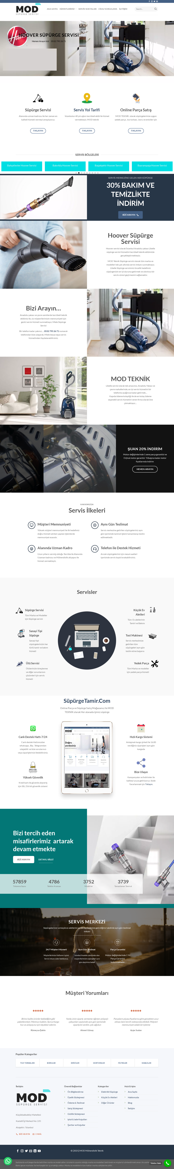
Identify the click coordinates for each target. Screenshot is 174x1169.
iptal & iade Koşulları (77, 1119)
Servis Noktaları (87, 9)
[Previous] (6, 49)
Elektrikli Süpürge (109, 1091)
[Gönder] (155, 9)
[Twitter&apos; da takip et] (154, 1)
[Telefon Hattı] (167, 1163)
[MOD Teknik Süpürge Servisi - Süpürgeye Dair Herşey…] (29, 9)
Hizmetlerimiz (67, 9)
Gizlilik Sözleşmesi (76, 1114)
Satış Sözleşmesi (75, 1108)
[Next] (167, 49)
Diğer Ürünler (107, 1102)
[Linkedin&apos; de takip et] (35, 1151)
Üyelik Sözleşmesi (76, 1097)
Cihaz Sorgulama (107, 9)
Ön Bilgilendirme (75, 1091)
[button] (8, 1161)
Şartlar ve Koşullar (76, 1125)
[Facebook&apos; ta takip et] (149, 1)
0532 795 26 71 (51, 331)
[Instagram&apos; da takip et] (152, 1)
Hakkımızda (133, 1097)
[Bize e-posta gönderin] (157, 1)
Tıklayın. (149, 784)
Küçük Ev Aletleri (109, 1097)
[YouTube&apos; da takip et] (39, 1151)
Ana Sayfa (52, 9)
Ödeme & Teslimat (76, 1102)
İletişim (123, 9)
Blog (130, 1102)
